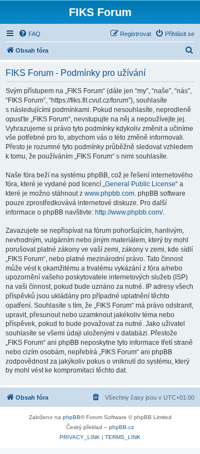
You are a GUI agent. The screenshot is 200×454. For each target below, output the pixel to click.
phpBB (72, 417)
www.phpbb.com (109, 193)
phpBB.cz (121, 427)
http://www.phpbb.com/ (129, 212)
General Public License (140, 184)
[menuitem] (29, 33)
